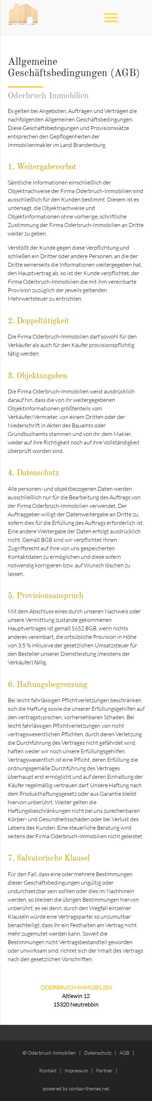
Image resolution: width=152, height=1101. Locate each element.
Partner (104, 1070)
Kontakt (48, 1070)
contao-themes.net (89, 1088)
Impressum (76, 1070)
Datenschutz (97, 1053)
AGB (124, 1053)
